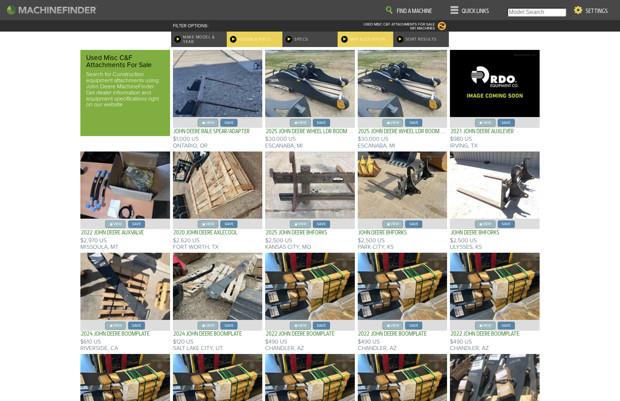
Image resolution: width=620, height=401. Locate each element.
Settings (597, 11)
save (229, 122)
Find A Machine (414, 11)
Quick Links (475, 11)
